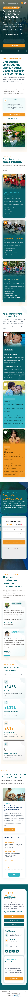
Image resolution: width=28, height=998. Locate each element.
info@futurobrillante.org (15, 934)
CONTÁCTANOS (14, 43)
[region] (14, 26)
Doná (15, 915)
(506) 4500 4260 (14, 939)
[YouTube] (17, 949)
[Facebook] (6, 949)
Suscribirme (15, 976)
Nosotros (14, 922)
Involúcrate (15, 918)
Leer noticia (9, 827)
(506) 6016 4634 (14, 944)
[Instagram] (10, 949)
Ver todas (14, 873)
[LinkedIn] (13, 949)
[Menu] (21, 3)
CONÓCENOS (14, 39)
